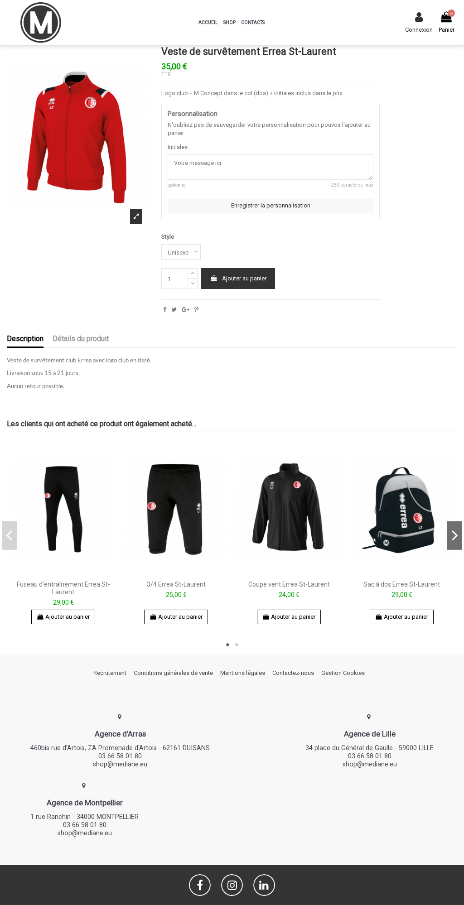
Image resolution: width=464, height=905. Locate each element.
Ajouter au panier (244, 278)
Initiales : (179, 147)
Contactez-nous (293, 672)
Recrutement (109, 672)
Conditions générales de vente (173, 672)
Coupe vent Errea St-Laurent (289, 584)
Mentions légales (242, 672)
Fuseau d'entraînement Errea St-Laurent (63, 588)
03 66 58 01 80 (120, 756)
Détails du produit (81, 339)
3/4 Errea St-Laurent (176, 584)
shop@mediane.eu (120, 764)
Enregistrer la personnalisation (270, 205)
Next (454, 535)
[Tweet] (174, 309)
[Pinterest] (196, 309)
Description (25, 339)
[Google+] (185, 309)
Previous (9, 535)
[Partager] (164, 309)
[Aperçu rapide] (63, 573)
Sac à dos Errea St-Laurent (401, 584)
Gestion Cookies (343, 672)
